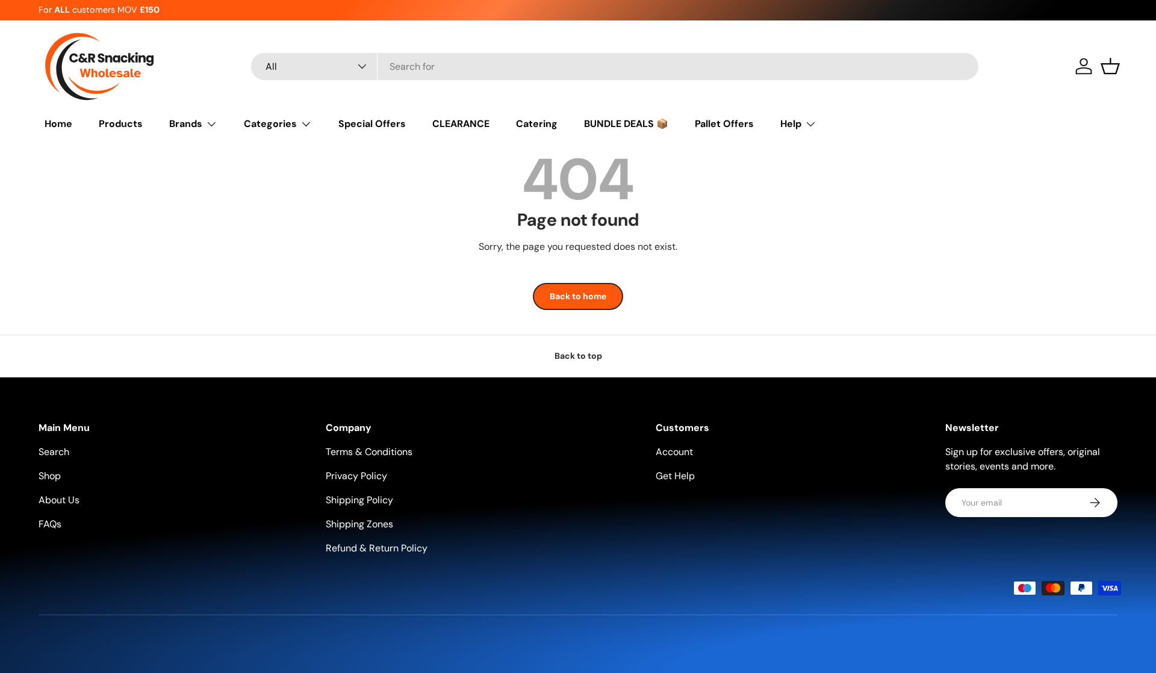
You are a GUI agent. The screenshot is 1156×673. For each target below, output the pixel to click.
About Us (59, 500)
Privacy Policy (356, 476)
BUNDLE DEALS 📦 (626, 123)
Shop (50, 476)
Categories (270, 123)
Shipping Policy (359, 500)
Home (58, 123)
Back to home (578, 296)
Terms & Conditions (369, 451)
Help (790, 123)
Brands (185, 123)
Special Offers (372, 123)
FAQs (50, 524)
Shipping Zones (359, 524)
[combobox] (614, 66)
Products (121, 123)
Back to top (578, 355)
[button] (1110, 66)
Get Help (675, 476)
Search (54, 451)
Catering (537, 123)
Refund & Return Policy (376, 548)
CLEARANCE (460, 123)
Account (674, 451)
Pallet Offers (724, 123)
